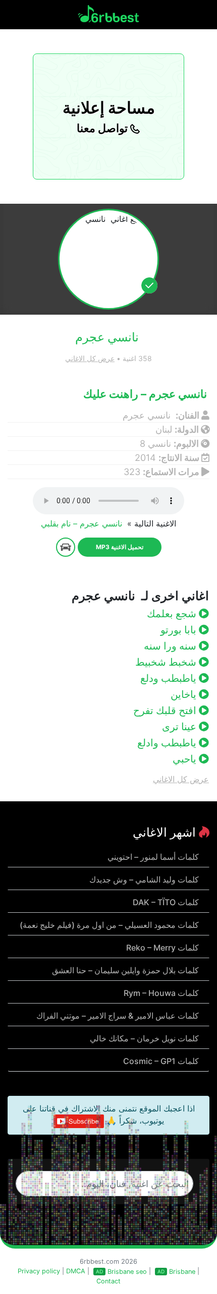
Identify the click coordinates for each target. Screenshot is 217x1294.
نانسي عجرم (148, 415)
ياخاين (185, 694)
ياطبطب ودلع (169, 678)
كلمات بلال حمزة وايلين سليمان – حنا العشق (125, 970)
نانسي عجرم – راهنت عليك (146, 393)
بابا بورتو (179, 630)
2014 (145, 457)
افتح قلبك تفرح (166, 710)
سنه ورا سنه (171, 646)
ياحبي (186, 759)
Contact (108, 1281)
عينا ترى (180, 727)
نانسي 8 (155, 443)
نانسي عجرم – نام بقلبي (83, 523)
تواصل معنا (103, 128)
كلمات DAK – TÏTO (166, 902)
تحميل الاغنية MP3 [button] (119, 547)
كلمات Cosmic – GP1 (161, 1061)
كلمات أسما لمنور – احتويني (153, 857)
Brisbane (182, 1271)
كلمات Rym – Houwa (161, 993)
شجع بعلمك (173, 614)
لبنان (163, 429)
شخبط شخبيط (167, 662)
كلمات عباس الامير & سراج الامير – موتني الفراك (117, 1016)
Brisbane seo (127, 1271)
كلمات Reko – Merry (162, 948)
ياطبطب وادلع (168, 743)
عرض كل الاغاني (90, 358)
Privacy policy (39, 1271)
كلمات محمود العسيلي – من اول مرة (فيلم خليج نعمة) (109, 925)
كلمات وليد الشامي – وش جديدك (144, 879)
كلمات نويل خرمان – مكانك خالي (144, 1038)
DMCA (75, 1271)
